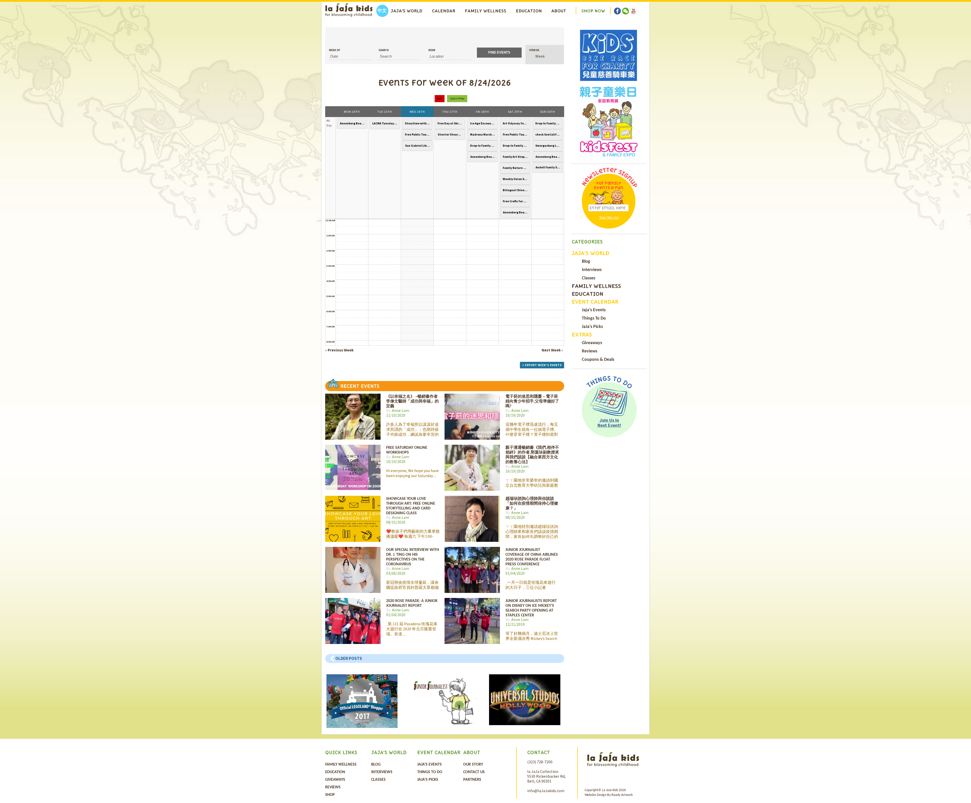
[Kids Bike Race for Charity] (608, 55)
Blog (586, 261)
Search (384, 50)
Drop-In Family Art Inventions (483, 145)
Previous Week (339, 350)
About (558, 10)
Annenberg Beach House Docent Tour (353, 123)
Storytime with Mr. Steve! (418, 123)
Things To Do (594, 318)
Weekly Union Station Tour (516, 179)
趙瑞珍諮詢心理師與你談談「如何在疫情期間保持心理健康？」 (531, 503)
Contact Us (474, 772)
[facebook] (617, 7)
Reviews (589, 351)
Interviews (592, 269)
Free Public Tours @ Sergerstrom (418, 134)
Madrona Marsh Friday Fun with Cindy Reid (483, 134)
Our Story (473, 765)
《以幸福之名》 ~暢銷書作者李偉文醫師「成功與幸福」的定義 (412, 401)
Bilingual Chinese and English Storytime (516, 190)
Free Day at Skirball (450, 123)
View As (534, 50)
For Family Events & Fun (608, 185)
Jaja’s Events (594, 310)
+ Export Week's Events (542, 365)
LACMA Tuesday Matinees (385, 123)
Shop (330, 795)
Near (431, 50)
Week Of (334, 50)
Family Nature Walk (516, 168)
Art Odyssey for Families (516, 123)
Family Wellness (485, 10)
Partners (472, 780)
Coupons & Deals (598, 359)
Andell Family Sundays (549, 167)
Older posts (348, 658)
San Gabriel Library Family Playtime (418, 145)
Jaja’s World (406, 10)
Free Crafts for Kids (516, 201)
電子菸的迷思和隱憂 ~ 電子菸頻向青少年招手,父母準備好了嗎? (532, 401)
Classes (588, 278)
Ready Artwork (622, 795)
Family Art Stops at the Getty (516, 157)
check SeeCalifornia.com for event (548, 134)
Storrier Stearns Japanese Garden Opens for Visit (451, 134)
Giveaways (592, 343)
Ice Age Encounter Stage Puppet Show (483, 123)
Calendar (443, 10)
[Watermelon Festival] (608, 121)
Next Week (552, 350)
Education (529, 10)
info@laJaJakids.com (545, 790)
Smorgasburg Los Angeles (548, 145)
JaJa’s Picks (592, 326)
